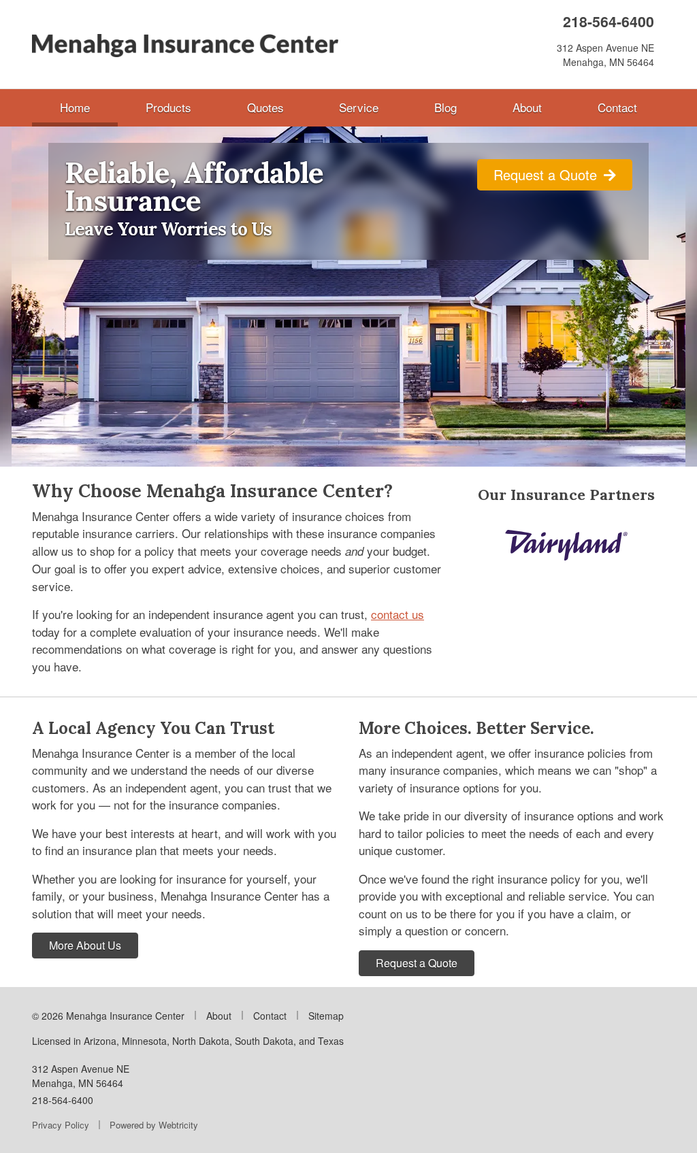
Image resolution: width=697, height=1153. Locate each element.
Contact (617, 107)
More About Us (85, 945)
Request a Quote (547, 174)
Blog (445, 107)
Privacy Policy (60, 1124)
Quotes (265, 107)
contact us (397, 613)
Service (358, 107)
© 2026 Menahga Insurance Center (108, 1015)
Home (89, 107)
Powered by (154, 1124)
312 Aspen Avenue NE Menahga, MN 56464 (80, 1076)
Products (168, 107)
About (527, 107)
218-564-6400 (608, 21)
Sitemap (326, 1015)
